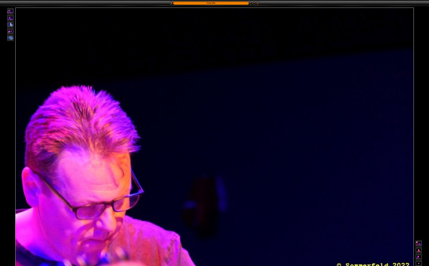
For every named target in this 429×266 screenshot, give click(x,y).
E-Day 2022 (211, 3)
